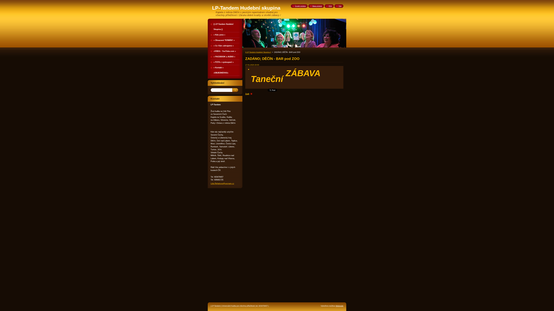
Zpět (247, 94)
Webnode (339, 306)
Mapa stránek (317, 6)
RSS (330, 6)
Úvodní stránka (300, 6)
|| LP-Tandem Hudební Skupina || (258, 52)
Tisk (339, 6)
